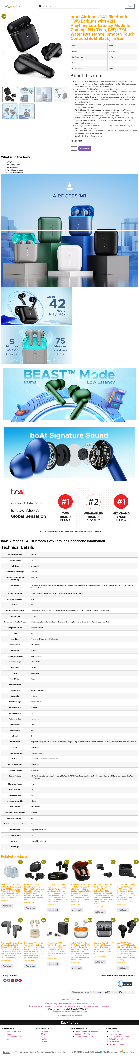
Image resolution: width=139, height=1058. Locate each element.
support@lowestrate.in (63, 1012)
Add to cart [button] (7, 906)
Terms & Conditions (116, 1044)
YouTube (44, 1039)
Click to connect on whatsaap (70, 1016)
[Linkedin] (16, 980)
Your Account (114, 1031)
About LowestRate (14, 1031)
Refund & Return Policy (118, 1039)
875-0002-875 (36, 1006)
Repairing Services (14, 1037)
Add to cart (85, 148)
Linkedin (44, 1042)
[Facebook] (5, 980)
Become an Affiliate (82, 1034)
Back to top (69, 1022)
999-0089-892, (93, 1006)
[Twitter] (8, 980)
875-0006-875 (82, 1006)
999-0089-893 (104, 1006)
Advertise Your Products (84, 1037)
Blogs (9, 1034)
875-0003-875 (47, 1006)
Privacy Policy (114, 1042)
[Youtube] (12, 980)
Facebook (44, 1031)
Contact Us (11, 1039)
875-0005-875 (70, 1006)
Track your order (115, 1034)
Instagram (45, 1037)
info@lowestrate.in (79, 1012)
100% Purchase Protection (119, 1037)
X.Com (43, 1034)
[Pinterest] (20, 980)
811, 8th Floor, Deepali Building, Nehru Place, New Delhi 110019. (70, 1004)
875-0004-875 (59, 1006)
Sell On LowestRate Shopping (86, 1031)
